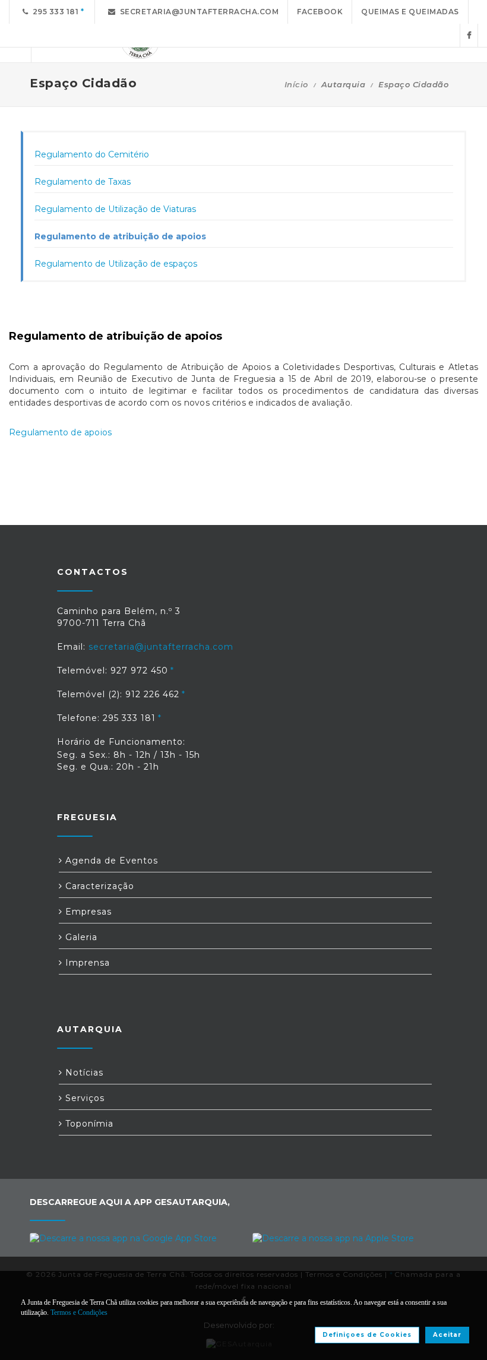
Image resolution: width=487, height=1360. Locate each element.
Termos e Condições (78, 1312)
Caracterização (98, 886)
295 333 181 (54, 11)
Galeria (79, 937)
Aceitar (447, 1335)
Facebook (320, 11)
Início (296, 84)
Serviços (83, 1098)
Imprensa (86, 962)
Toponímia (87, 1123)
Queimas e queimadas (410, 11)
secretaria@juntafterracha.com (197, 11)
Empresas (87, 911)
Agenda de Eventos (110, 860)
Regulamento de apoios (60, 432)
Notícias (82, 1072)
